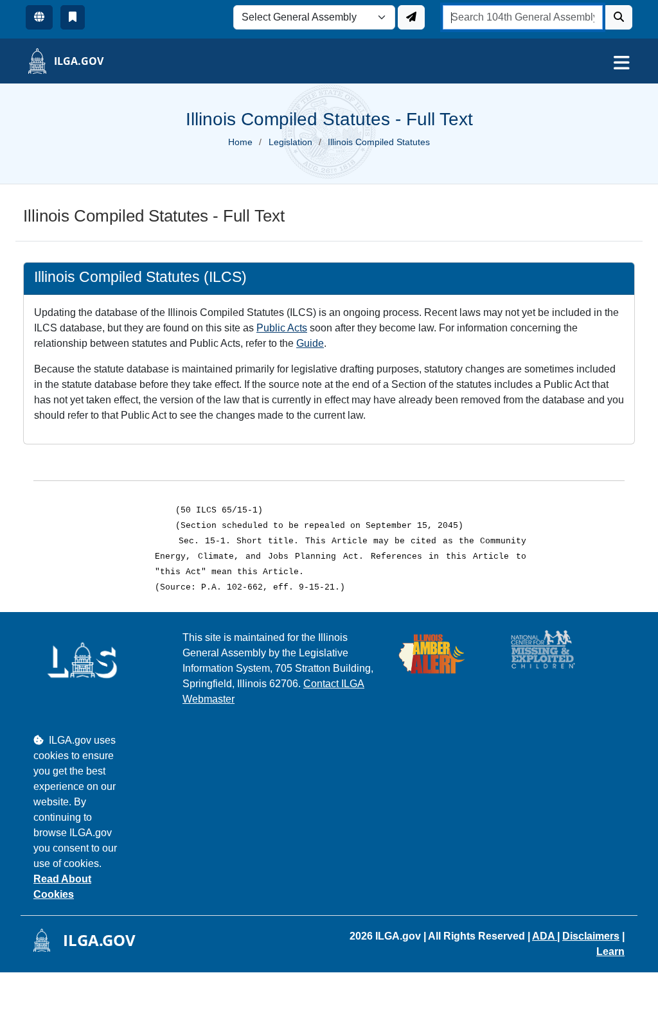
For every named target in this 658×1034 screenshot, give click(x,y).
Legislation (290, 142)
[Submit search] (618, 17)
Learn (610, 951)
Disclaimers (590, 936)
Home (240, 142)
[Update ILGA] (411, 17)
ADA (544, 936)
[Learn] (72, 17)
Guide (310, 343)
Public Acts (281, 327)
